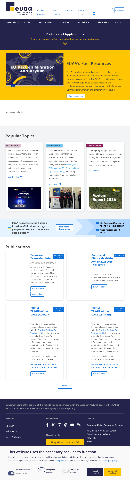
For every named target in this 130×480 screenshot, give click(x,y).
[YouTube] (72, 425)
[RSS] (79, 425)
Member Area (92, 12)
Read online (37, 294)
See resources (76, 96)
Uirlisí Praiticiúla (13, 437)
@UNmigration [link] (55, 168)
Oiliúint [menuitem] (27, 22)
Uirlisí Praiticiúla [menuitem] (56, 12)
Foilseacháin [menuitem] (102, 22)
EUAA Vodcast (11, 146)
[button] (113, 9)
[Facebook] (47, 425)
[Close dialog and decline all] (128, 447)
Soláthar (10, 425)
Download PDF (38, 288)
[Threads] (65, 425)
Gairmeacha (11, 431)
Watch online (13, 177)
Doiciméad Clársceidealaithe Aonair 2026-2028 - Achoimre (102, 260)
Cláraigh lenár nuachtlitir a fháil (65, 442)
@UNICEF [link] (58, 171)
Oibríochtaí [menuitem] (64, 22)
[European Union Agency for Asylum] (20, 8)
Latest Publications (95, 146)
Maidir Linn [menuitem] (12, 22)
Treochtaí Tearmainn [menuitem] (41, 12)
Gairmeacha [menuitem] (69, 10)
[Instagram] (59, 425)
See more (65, 385)
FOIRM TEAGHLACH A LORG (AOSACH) (40, 311)
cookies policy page (110, 460)
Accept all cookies (112, 472)
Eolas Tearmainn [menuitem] (45, 22)
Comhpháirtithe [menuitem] (83, 22)
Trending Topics (53, 146)
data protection (61, 460)
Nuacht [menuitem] (118, 22)
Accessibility (119, 10)
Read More (53, 184)
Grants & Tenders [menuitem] (81, 12)
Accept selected (95, 472)
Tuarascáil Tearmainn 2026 (40, 256)
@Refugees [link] (71, 164)
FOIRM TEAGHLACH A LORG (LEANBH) (101, 311)
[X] (53, 425)
